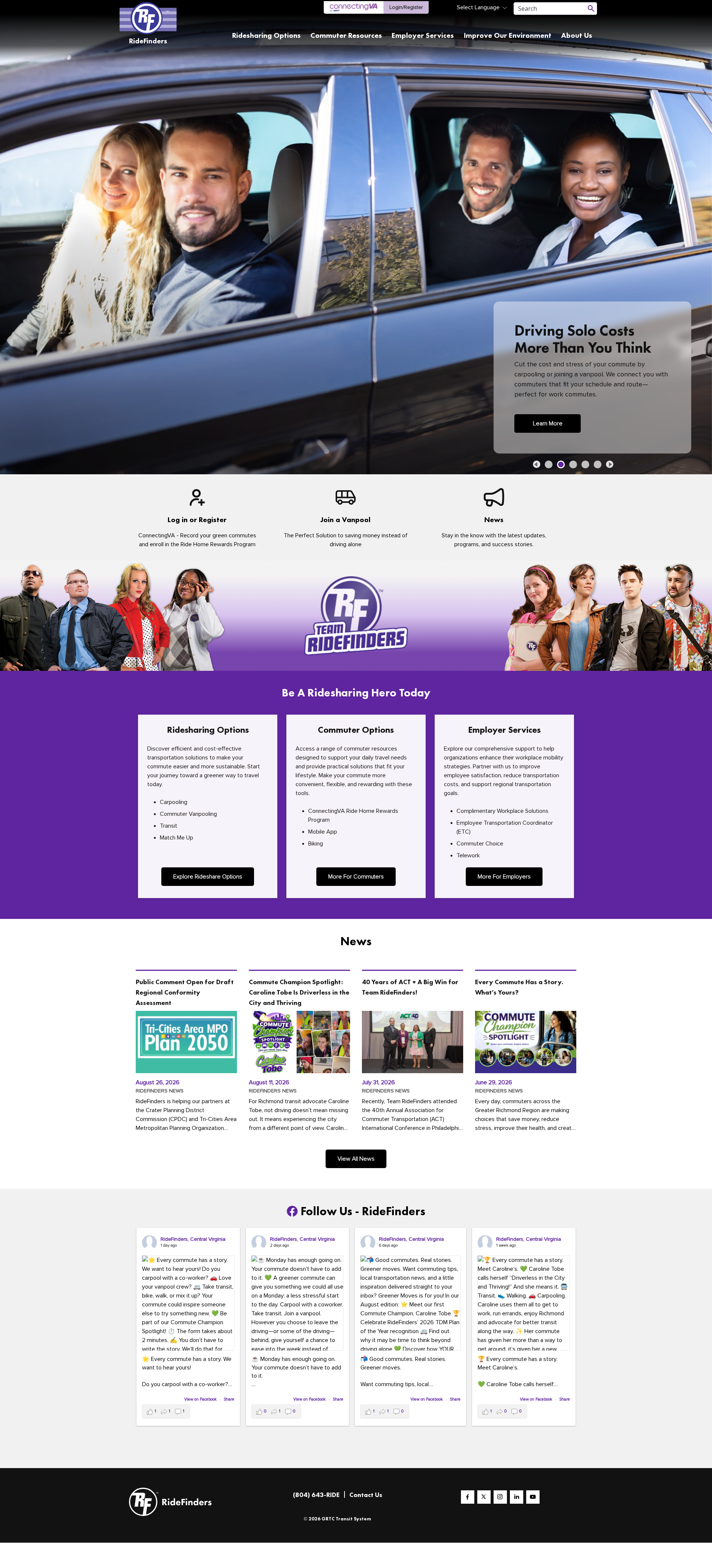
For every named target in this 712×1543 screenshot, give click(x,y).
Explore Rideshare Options (207, 876)
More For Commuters (356, 876)
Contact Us (365, 1494)
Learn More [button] (548, 423)
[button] (536, 464)
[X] (484, 1497)
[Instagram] (500, 1497)
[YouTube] (533, 1497)
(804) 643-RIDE (316, 1494)
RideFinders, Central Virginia (193, 1239)
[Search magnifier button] (591, 8)
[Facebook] (467, 1497)
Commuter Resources (346, 35)
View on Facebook (201, 1399)
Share (229, 1399)
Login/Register (406, 7)
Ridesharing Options (266, 35)
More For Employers (504, 876)
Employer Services (423, 35)
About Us (576, 35)
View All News (356, 1159)
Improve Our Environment (507, 35)
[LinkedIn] (516, 1497)
